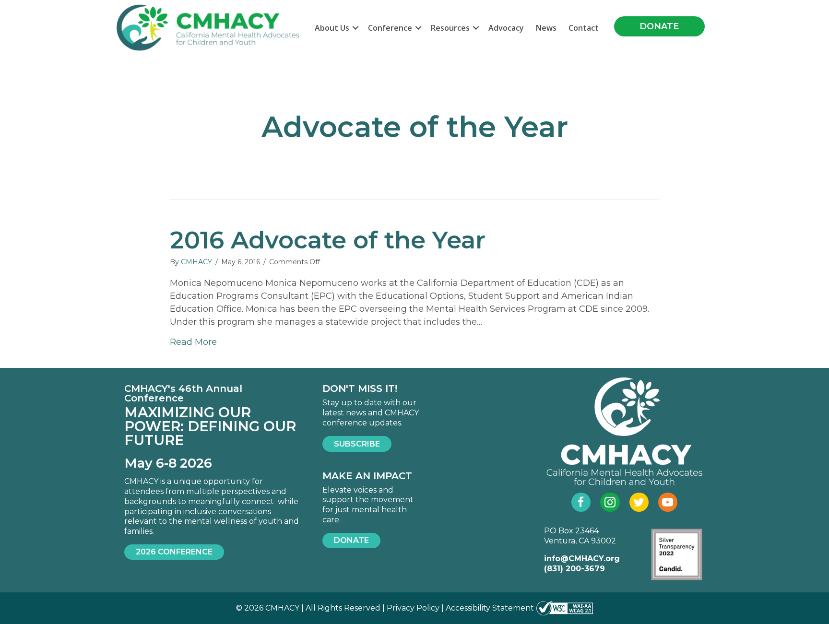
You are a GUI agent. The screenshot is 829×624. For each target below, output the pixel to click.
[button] (355, 27)
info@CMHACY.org (582, 558)
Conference (390, 28)
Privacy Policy (413, 607)
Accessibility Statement (490, 607)
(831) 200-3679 (574, 568)
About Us (332, 28)
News (546, 28)
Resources (450, 28)
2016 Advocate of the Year (328, 240)
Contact (583, 28)
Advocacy (506, 28)
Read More (193, 341)
